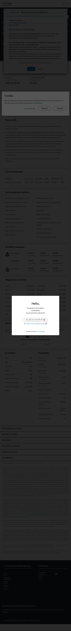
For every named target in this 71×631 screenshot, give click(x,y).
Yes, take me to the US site (34, 319)
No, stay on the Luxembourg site (34, 323)
